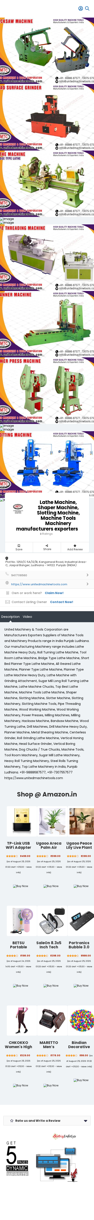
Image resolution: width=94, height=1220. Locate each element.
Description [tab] (10, 616)
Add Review (75, 549)
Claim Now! (54, 593)
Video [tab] (27, 616)
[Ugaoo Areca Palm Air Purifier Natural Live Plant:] (52, 821)
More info (86, 1066)
